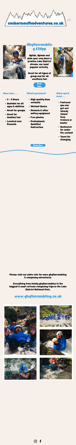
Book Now (39, 85)
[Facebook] (40, 441)
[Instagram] (35, 441)
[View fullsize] (55, 316)
